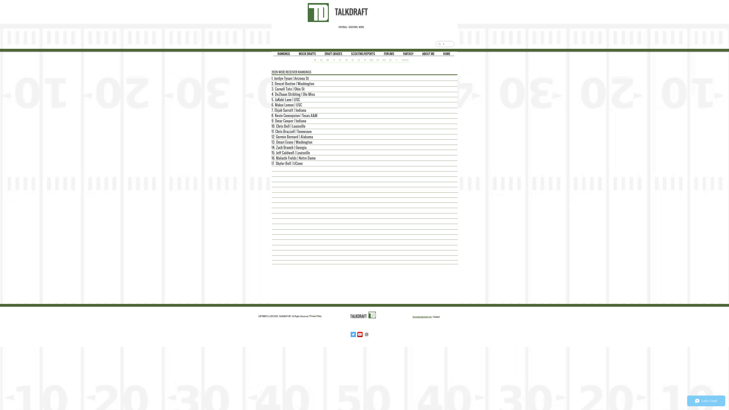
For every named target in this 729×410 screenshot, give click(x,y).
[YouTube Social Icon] (360, 334)
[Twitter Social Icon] (353, 334)
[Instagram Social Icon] (366, 334)
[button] (283, 55)
